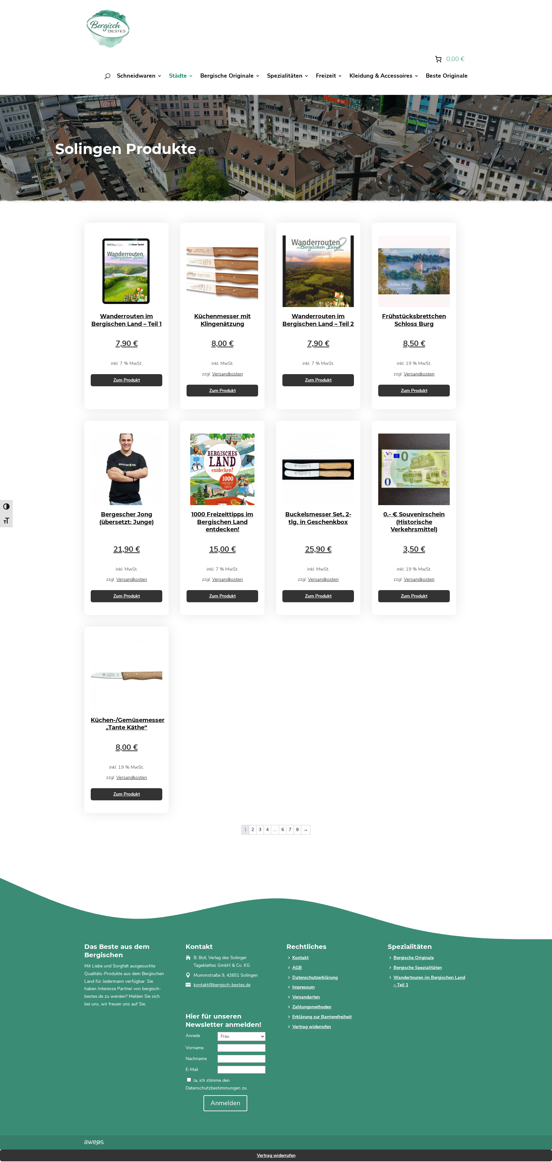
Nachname (196, 1059)
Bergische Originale (227, 76)
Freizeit (326, 76)
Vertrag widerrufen (311, 1027)
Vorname (194, 1048)
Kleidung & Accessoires (380, 76)
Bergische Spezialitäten (418, 968)
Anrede (193, 1036)
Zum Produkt (126, 380)
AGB (297, 968)
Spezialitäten (285, 76)
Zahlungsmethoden (311, 1007)
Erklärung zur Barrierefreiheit (322, 1017)
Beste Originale (447, 76)
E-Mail (192, 1069)
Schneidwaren (136, 76)
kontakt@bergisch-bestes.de (222, 985)
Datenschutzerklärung (315, 977)
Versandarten (306, 997)
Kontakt (300, 958)
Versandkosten (227, 374)
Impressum (303, 987)
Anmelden (225, 1103)
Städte (178, 76)
